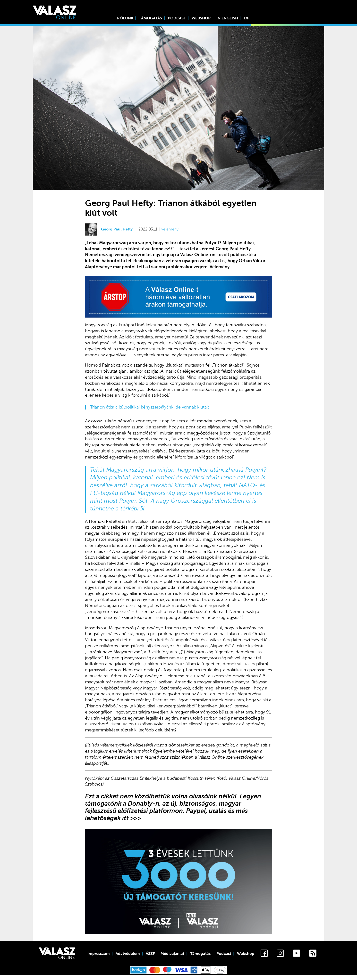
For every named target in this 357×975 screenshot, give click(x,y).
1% (246, 18)
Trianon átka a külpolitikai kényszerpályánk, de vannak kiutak (149, 407)
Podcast (177, 18)
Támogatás (150, 18)
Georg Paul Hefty (117, 229)
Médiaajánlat (172, 953)
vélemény (169, 229)
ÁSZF (150, 953)
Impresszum (98, 953)
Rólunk (125, 18)
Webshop (201, 18)
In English (227, 18)
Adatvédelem (128, 953)
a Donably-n (141, 803)
